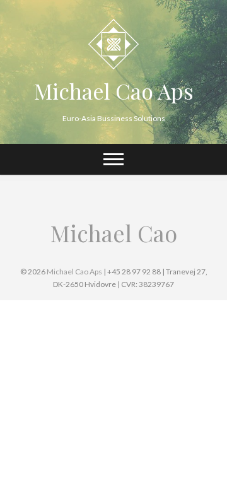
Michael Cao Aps (114, 90)
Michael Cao (113, 233)
